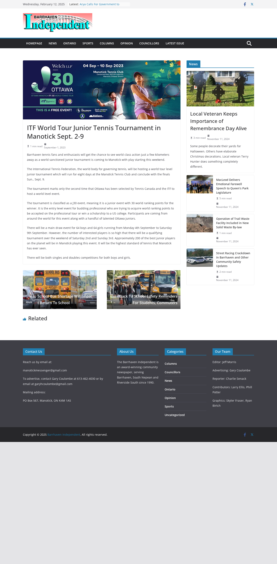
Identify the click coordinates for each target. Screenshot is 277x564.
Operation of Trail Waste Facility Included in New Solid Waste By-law (232, 223)
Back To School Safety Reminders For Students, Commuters (143, 299)
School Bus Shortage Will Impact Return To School (59, 299)
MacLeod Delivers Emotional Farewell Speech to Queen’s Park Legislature (232, 186)
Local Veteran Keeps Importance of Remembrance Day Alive (218, 121)
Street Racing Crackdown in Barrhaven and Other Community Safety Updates (233, 259)
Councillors (149, 43)
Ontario (69, 43)
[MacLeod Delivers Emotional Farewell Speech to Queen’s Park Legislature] (200, 193)
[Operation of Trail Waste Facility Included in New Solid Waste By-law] (200, 230)
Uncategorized (175, 415)
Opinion (126, 43)
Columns (107, 43)
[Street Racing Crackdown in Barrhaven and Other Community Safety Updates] (200, 267)
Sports (88, 43)
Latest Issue (175, 43)
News (53, 43)
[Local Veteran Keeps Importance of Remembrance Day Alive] (220, 88)
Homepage (34, 43)
